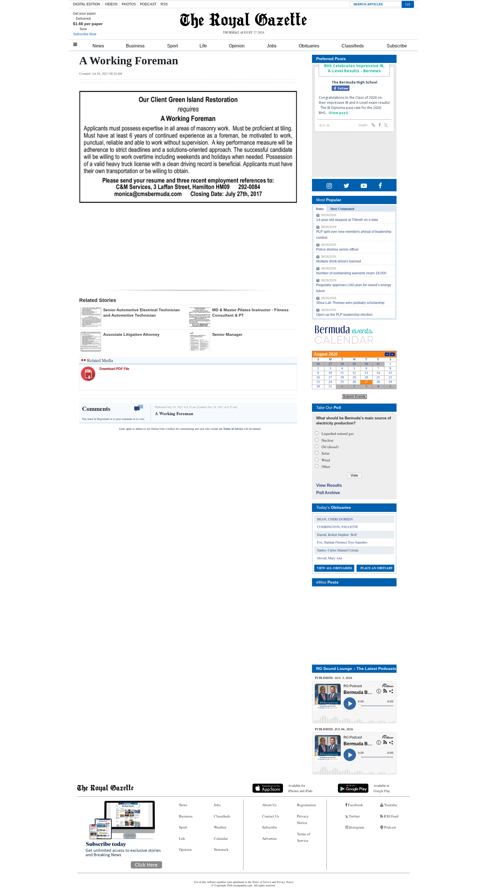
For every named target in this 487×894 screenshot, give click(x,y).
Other (326, 466)
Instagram (356, 827)
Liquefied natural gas (338, 433)
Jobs (271, 45)
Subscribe (397, 45)
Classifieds (353, 45)
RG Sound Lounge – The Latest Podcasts (356, 668)
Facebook (355, 804)
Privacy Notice (303, 819)
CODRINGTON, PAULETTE (337, 526)
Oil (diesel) (330, 446)
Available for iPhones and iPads (300, 788)
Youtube (390, 804)
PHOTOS (129, 4)
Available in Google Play (381, 788)
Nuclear (327, 440)
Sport (172, 45)
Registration (306, 804)
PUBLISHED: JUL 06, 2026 (334, 729)
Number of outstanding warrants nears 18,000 (351, 273)
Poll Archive (328, 492)
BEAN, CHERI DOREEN (335, 519)
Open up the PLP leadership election (344, 315)
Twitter (354, 816)
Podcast (389, 827)
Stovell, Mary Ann (329, 558)
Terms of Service (233, 428)
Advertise (269, 838)
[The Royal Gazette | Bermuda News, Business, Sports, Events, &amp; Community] (243, 20)
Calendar (221, 838)
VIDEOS (111, 4)
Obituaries (309, 45)
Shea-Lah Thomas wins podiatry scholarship (350, 303)
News (98, 45)
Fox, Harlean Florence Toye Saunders (342, 542)
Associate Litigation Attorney (131, 334)
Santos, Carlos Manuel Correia (337, 550)
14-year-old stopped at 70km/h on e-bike (347, 220)
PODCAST (148, 4)
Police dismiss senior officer (337, 249)
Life (203, 45)
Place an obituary (376, 568)
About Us (269, 804)
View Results (329, 485)
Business (135, 45)
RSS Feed (391, 816)
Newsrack (221, 849)
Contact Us (270, 816)
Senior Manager (227, 334)
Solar (325, 453)
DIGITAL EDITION (86, 4)
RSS (164, 4)
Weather (220, 827)
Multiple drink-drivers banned (338, 261)
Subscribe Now (84, 34)
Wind (326, 460)
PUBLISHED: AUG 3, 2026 (333, 678)
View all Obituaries (334, 568)
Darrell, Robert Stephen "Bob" (337, 534)
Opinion (237, 45)
